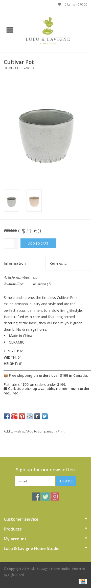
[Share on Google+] (14, 416)
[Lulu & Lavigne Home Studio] (55, 30)
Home (8, 68)
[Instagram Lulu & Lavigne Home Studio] (55, 496)
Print (61, 431)
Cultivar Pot (25, 68)
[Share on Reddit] (30, 416)
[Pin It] (22, 416)
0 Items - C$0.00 (75, 4)
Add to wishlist (15, 431)
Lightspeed (16, 575)
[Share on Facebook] (7, 416)
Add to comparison (41, 431)
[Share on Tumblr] (37, 416)
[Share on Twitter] (45, 416)
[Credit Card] (82, 581)
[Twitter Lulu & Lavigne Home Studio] (45, 496)
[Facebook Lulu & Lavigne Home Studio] (36, 496)
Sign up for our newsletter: (45, 469)
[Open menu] (10, 30)
